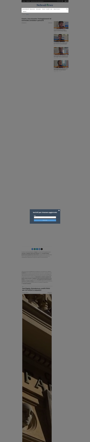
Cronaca (43, 9)
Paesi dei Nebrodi (25, 9)
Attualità (47, 9)
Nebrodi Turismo (57, 9)
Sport (51, 9)
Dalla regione (38, 9)
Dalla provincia (32, 9)
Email (35, 215)
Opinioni (24, 11)
